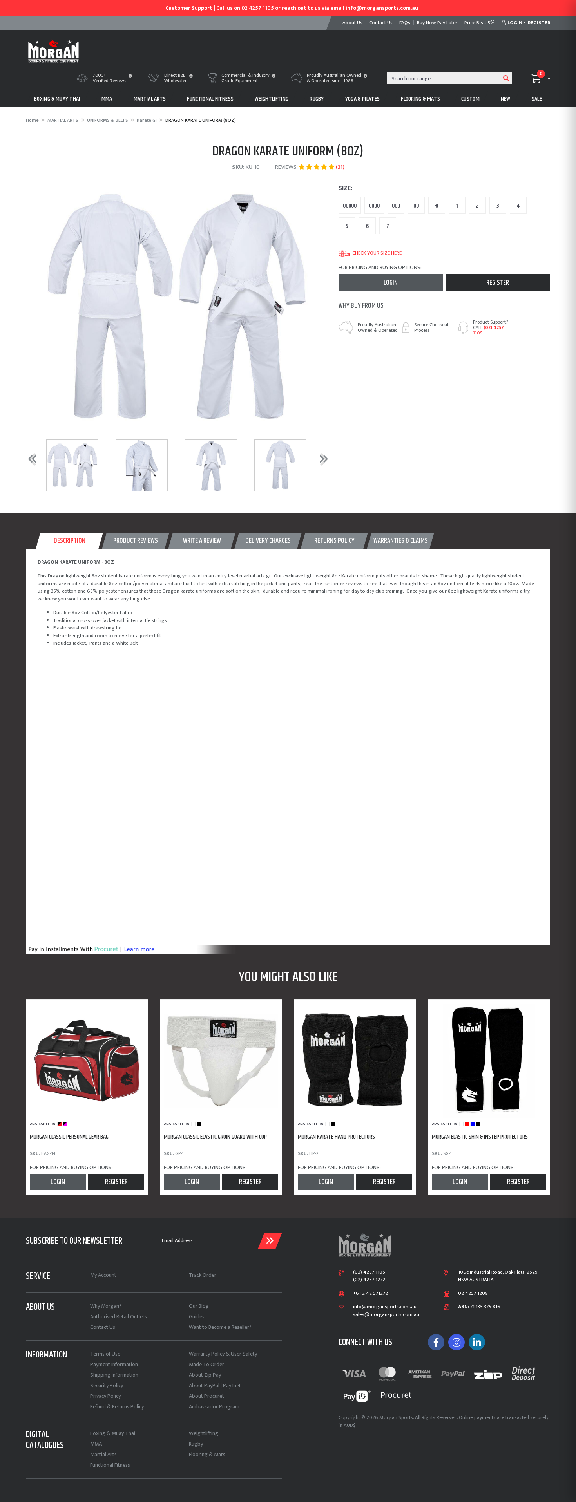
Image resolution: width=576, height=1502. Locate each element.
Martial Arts (103, 1454)
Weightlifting (203, 1433)
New (506, 99)
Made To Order (206, 1364)
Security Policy (106, 1385)
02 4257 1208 (473, 1294)
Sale (537, 99)
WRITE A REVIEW (202, 540)
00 (416, 205)
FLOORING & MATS (420, 99)
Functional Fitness (110, 1464)
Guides (197, 1316)
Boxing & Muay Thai (112, 1433)
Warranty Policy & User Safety (223, 1353)
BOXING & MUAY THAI (57, 99)
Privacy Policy (105, 1396)
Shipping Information (114, 1374)
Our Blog (199, 1305)
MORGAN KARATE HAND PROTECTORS (336, 1137)
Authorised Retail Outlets (118, 1316)
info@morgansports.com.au (385, 1307)
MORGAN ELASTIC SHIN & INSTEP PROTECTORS (480, 1137)
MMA (106, 99)
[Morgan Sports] (53, 50)
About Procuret (206, 1396)
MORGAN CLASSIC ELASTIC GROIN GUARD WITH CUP (215, 1137)
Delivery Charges (268, 540)
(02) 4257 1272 (369, 1280)
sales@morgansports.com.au (386, 1315)
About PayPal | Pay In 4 (215, 1385)
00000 (350, 205)
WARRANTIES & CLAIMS (400, 540)
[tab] (69, 541)
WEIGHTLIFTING (271, 99)
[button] (130, 76)
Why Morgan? (105, 1305)
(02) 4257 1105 (488, 330)
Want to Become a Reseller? (220, 1327)
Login (391, 283)
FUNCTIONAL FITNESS (210, 99)
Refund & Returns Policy (117, 1406)
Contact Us (102, 1327)
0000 (374, 205)
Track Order (202, 1275)
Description (69, 540)
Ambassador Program (214, 1406)
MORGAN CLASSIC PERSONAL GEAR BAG (69, 1137)
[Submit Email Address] (270, 1241)
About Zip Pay (205, 1374)
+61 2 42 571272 (370, 1294)
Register (497, 283)
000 (396, 205)
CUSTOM (470, 99)
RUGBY (317, 99)
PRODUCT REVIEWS (135, 540)
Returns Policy (334, 540)
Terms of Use (105, 1353)
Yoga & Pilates (362, 99)
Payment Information (114, 1364)
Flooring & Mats (207, 1454)
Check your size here (377, 253)
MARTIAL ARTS (150, 99)
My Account (103, 1275)
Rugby (196, 1443)
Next (322, 459)
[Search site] (506, 78)
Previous (30, 459)
